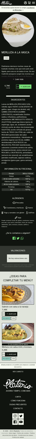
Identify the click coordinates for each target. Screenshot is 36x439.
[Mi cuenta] (25, 3)
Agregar (26, 87)
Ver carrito (18, 372)
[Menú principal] (33, 3)
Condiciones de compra (25, 435)
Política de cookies (23, 433)
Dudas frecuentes (18, 404)
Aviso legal (12, 433)
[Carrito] (29, 3)
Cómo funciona (18, 401)
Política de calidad (18, 437)
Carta (18, 397)
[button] (11, 314)
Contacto (18, 408)
